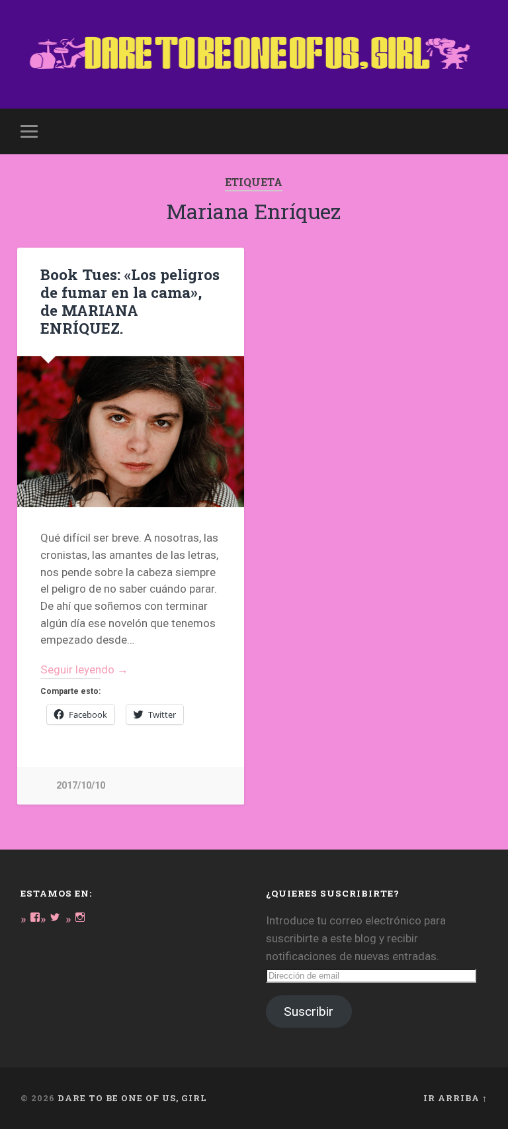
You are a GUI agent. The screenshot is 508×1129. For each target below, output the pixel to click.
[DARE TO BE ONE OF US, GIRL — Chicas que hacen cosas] (254, 54)
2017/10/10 (80, 785)
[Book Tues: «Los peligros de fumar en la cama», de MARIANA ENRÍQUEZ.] (130, 431)
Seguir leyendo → (84, 669)
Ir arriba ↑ (455, 1098)
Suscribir (308, 1011)
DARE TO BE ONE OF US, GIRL (132, 1098)
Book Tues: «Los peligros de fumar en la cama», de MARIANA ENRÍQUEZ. (130, 301)
